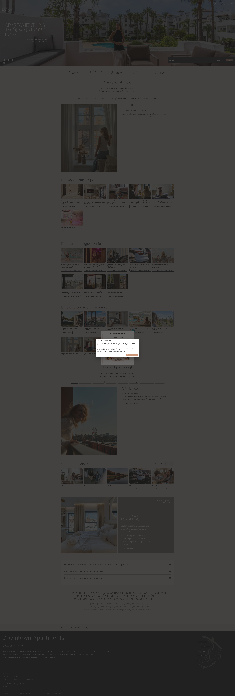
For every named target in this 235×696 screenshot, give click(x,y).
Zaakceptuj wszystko (131, 354)
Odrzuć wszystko (100, 354)
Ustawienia (121, 354)
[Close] (137, 341)
